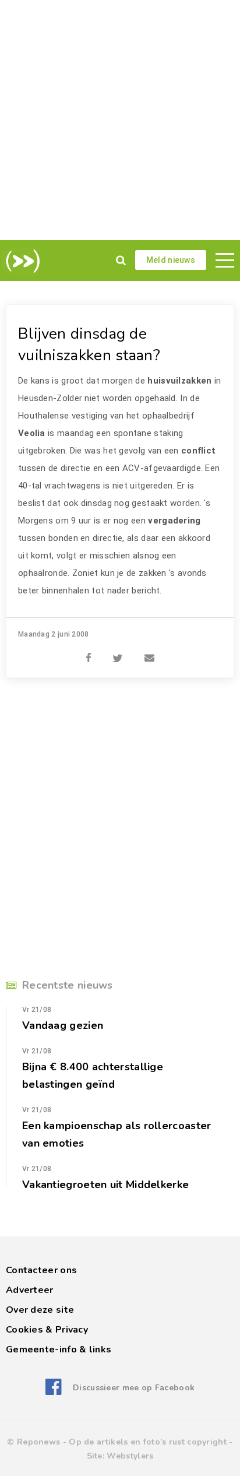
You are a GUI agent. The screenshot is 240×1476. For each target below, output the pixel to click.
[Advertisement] (120, 120)
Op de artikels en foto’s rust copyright (148, 1441)
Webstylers (130, 1455)
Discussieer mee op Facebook (134, 1387)
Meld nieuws (170, 260)
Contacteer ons (41, 1270)
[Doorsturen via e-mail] (149, 651)
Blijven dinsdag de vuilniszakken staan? (89, 345)
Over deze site (40, 1309)
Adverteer (30, 1290)
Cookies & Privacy (47, 1329)
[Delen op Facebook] (88, 651)
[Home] (21, 261)
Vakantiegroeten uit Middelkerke (105, 1185)
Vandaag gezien (62, 1025)
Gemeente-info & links (58, 1349)
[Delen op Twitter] (117, 651)
